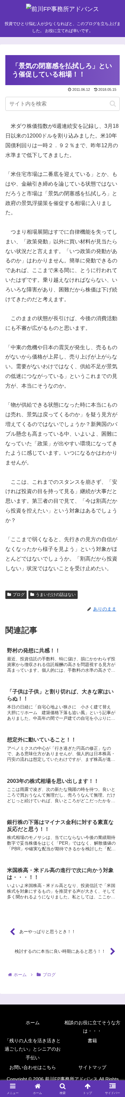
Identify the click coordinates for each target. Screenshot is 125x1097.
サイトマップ (92, 1067)
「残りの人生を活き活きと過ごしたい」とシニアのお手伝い (33, 1049)
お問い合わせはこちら (32, 1067)
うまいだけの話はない (56, 594)
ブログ (19, 594)
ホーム (33, 1022)
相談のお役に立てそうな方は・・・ (92, 1027)
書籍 (92, 1040)
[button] (113, 103)
